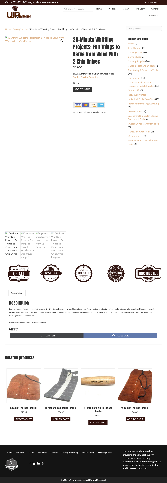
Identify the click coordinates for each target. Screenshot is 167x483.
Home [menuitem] (99, 9)
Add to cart (82, 89)
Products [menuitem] (112, 9)
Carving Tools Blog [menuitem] (70, 452)
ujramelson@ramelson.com (44, 2)
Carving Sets (134, 56)
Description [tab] (17, 293)
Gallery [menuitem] (126, 9)
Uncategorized (135, 136)
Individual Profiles (137, 94)
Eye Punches (134, 78)
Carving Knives (135, 52)
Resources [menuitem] (154, 15)
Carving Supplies (20, 29)
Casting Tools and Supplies (141, 65)
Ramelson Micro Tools (139, 131)
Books (76, 77)
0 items (149, 2)
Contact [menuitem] (155, 9)
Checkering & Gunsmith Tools (143, 70)
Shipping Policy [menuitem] (105, 452)
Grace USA (133, 90)
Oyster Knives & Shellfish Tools (143, 123)
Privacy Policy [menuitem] (88, 452)
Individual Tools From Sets (141, 99)
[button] (61, 40)
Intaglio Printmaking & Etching (143, 103)
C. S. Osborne (135, 48)
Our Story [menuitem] (140, 9)
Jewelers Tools (135, 111)
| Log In (156, 2)
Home (8, 29)
